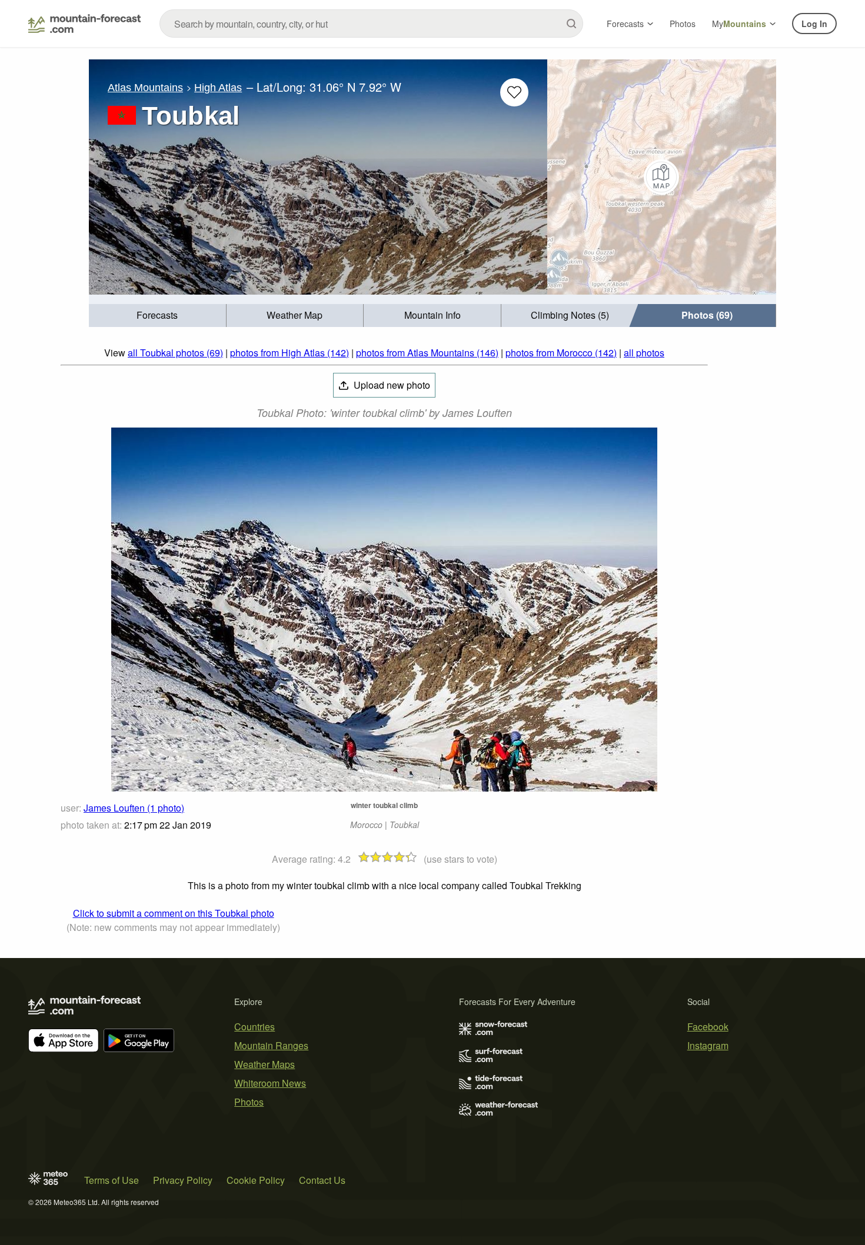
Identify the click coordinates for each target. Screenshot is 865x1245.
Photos (683, 23)
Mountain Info (432, 315)
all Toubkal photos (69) (175, 352)
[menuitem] (158, 315)
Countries (254, 1026)
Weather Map (294, 315)
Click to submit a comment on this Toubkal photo (173, 913)
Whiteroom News (270, 1083)
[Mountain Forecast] (84, 23)
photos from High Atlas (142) (289, 352)
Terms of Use (111, 1180)
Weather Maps (264, 1064)
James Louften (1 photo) (134, 808)
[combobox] (371, 23)
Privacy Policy (182, 1180)
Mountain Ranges (271, 1045)
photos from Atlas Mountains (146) (427, 352)
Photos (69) (707, 315)
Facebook (707, 1026)
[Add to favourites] (514, 92)
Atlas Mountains (145, 88)
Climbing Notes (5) (570, 315)
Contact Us (322, 1180)
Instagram (707, 1045)
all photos (644, 352)
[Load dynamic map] (661, 177)
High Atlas (218, 88)
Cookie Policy (256, 1180)
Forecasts (625, 23)
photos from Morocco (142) (561, 352)
